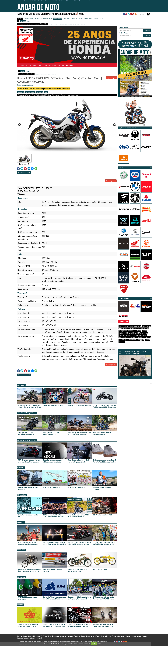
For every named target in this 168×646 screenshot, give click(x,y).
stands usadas (66, 18)
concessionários (57, 18)
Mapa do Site (39, 638)
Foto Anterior (21, 92)
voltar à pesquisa (45, 74)
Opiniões (20, 468)
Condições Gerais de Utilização (139, 636)
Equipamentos (55, 636)
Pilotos (147, 340)
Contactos (61, 65)
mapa (28, 21)
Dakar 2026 (32, 13)
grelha (22, 71)
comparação (29, 71)
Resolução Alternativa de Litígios (26, 638)
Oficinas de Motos (131, 333)
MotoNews (21, 385)
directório (23, 21)
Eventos (20, 13)
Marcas (41, 65)
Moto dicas (21, 577)
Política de (102, 644)
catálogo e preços (29, 18)
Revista (81, 13)
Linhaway (70, 65)
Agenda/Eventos (135, 326)
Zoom (46, 92)
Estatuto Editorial (106, 636)
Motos (49, 636)
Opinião (38, 13)
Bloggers (141, 340)
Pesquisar (147, 30)
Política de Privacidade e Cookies (121, 636)
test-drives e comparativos (85, 18)
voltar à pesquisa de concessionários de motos (67, 24)
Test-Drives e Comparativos (26, 413)
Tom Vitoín (44, 636)
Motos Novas (23, 65)
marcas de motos (47, 18)
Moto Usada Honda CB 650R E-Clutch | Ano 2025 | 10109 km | (133, 352)
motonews (74, 18)
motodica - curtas (98, 18)
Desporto (20, 522)
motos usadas (38, 18)
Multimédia (21, 495)
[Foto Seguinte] (97, 124)
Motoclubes (72, 13)
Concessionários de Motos (132, 331)
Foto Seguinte (39, 92)
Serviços (122, 342)
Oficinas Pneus (143, 333)
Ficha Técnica (96, 636)
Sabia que (20, 550)
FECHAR (94, 644)
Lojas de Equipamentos (127, 335)
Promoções (58, 13)
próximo (83, 24)
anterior (51, 24)
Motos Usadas (33, 65)
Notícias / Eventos (50, 65)
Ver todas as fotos (30, 92)
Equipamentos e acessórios (26, 440)
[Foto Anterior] (37, 124)
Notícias (25, 636)
